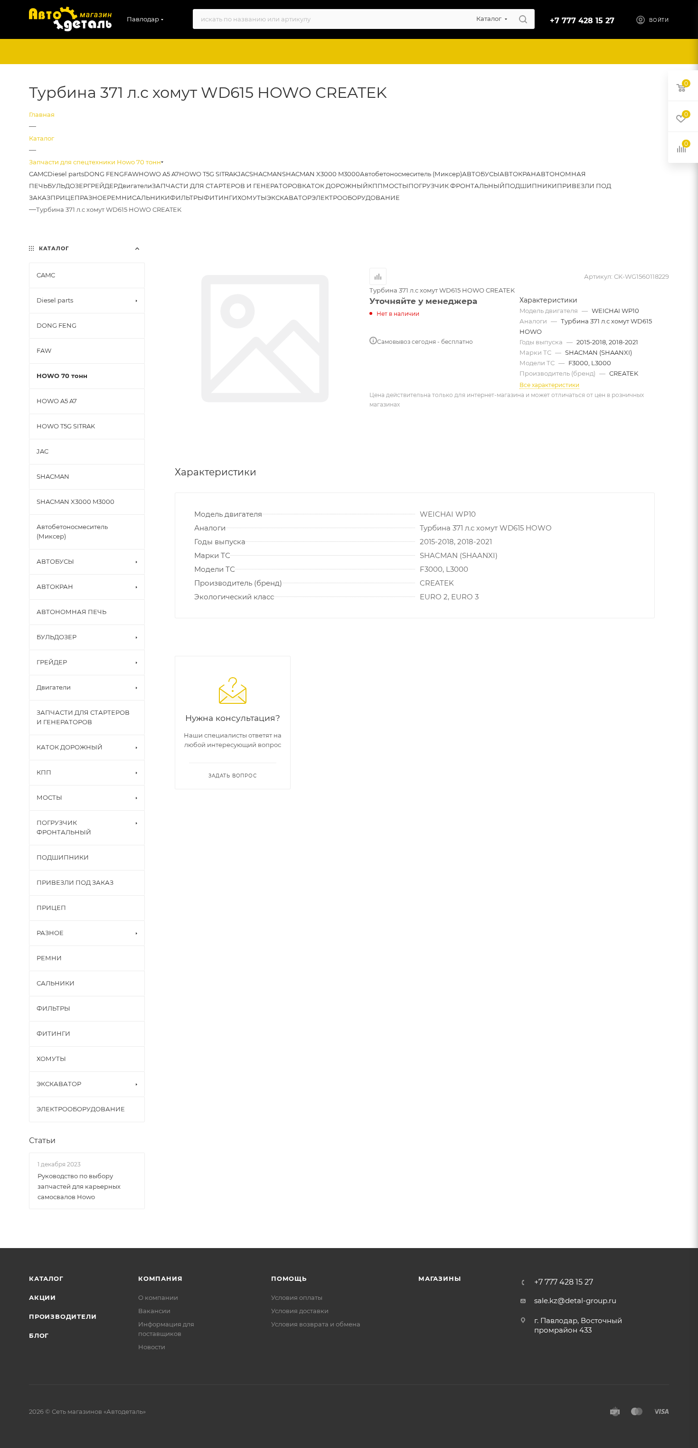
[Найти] (523, 19)
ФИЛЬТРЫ (187, 197)
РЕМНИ (119, 197)
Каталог (46, 1278)
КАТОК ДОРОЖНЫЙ (335, 185)
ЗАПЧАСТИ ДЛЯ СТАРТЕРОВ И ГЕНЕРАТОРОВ (227, 185)
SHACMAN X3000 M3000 (321, 174)
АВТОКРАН (518, 174)
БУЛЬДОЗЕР (67, 185)
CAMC (38, 174)
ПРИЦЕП (65, 197)
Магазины (439, 1278)
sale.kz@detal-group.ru (575, 1300)
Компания (160, 1278)
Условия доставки (300, 1311)
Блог (39, 1335)
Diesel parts (65, 174)
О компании (158, 1297)
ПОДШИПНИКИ (531, 185)
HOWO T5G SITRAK (208, 174)
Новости (151, 1347)
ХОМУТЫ (252, 197)
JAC (243, 174)
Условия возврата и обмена (315, 1324)
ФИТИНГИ (220, 197)
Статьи (42, 1140)
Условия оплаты (296, 1297)
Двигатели (135, 185)
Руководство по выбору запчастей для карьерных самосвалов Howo (79, 1186)
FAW (131, 174)
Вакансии (154, 1311)
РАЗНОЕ (93, 197)
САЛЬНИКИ (151, 197)
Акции (42, 1297)
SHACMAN (265, 174)
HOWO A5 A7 (159, 174)
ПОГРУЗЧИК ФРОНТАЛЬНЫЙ (456, 185)
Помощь (289, 1278)
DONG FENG (104, 174)
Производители (62, 1316)
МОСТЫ (395, 185)
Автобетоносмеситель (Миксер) (411, 174)
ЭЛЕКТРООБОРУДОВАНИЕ (355, 197)
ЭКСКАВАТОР (289, 197)
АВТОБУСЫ (481, 174)
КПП (375, 185)
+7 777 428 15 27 (582, 20)
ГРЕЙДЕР (102, 185)
